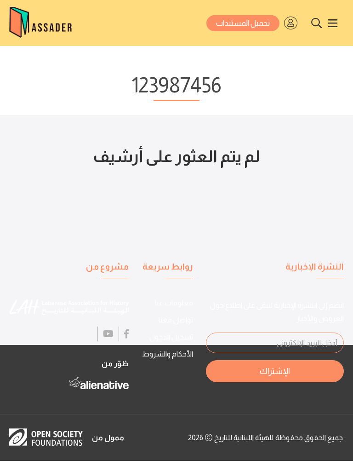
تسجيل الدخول (171, 337)
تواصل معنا (176, 320)
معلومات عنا (174, 303)
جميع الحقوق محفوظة (309, 438)
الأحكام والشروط (167, 354)
